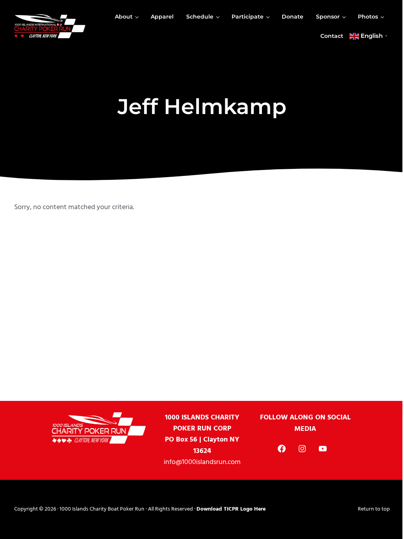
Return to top (374, 509)
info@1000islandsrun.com (202, 462)
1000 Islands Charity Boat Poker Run (102, 509)
